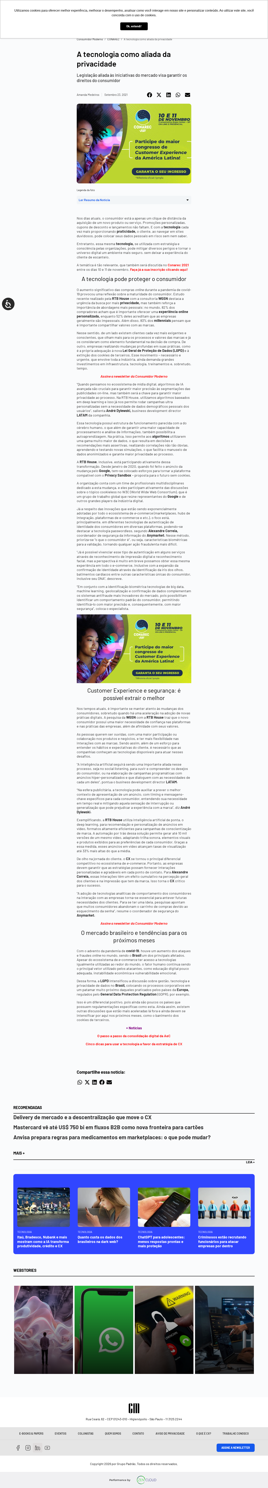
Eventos (60, 1433)
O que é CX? (203, 1433)
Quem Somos (113, 1433)
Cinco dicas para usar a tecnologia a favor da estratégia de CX (134, 1044)
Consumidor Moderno (90, 39)
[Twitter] (37, 1448)
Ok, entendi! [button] (134, 26)
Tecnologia (24, 1232)
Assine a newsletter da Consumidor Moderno (134, 376)
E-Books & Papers (31, 1433)
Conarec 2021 (178, 265)
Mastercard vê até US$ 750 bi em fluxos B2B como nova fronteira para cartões (108, 1127)
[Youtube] (47, 1448)
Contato (138, 1433)
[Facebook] (18, 1448)
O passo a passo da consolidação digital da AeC (133, 1036)
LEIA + (250, 1162)
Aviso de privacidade (170, 1433)
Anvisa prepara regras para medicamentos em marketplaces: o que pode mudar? (112, 1137)
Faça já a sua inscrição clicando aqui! (159, 269)
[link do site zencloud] (146, 1480)
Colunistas (85, 1433)
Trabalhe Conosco (235, 1433)
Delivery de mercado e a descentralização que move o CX (82, 1117)
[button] (149, 95)
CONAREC (113, 39)
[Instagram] (28, 1448)
